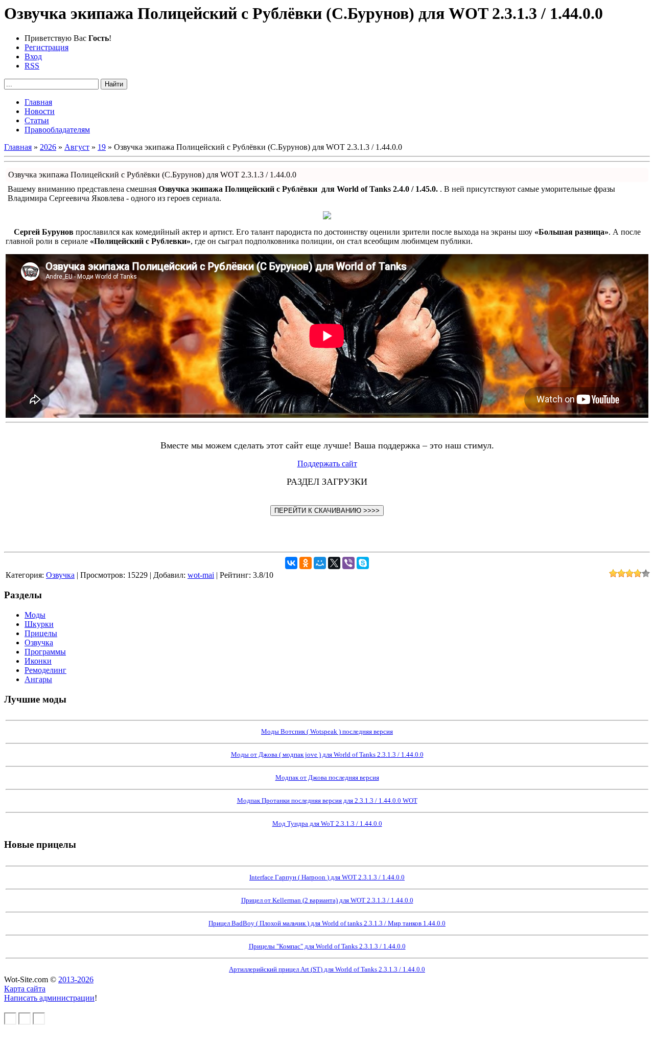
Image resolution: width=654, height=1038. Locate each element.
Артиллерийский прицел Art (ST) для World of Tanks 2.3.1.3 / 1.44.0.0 (327, 969)
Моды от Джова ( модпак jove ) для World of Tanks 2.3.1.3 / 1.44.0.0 (327, 754)
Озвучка (60, 575)
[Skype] (363, 563)
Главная (18, 147)
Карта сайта (24, 988)
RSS (32, 65)
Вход (33, 56)
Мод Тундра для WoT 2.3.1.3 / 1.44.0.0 (327, 823)
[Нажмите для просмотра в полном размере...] (327, 216)
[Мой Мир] (320, 563)
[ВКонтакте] (291, 563)
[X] (334, 563)
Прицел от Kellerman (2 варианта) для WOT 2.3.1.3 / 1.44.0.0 (327, 900)
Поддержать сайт (327, 463)
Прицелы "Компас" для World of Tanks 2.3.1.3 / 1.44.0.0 (327, 946)
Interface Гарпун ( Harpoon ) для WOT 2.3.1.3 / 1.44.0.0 (327, 877)
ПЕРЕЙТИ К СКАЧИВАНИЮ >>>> (327, 510)
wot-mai (201, 575)
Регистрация (46, 47)
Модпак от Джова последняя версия (327, 777)
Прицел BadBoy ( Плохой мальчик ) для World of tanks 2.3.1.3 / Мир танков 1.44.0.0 (327, 923)
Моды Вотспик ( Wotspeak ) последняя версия (327, 731)
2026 (48, 147)
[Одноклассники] (305, 563)
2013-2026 (76, 979)
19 (102, 147)
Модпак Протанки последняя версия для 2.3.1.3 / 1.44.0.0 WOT (327, 800)
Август (76, 147)
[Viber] (348, 563)
